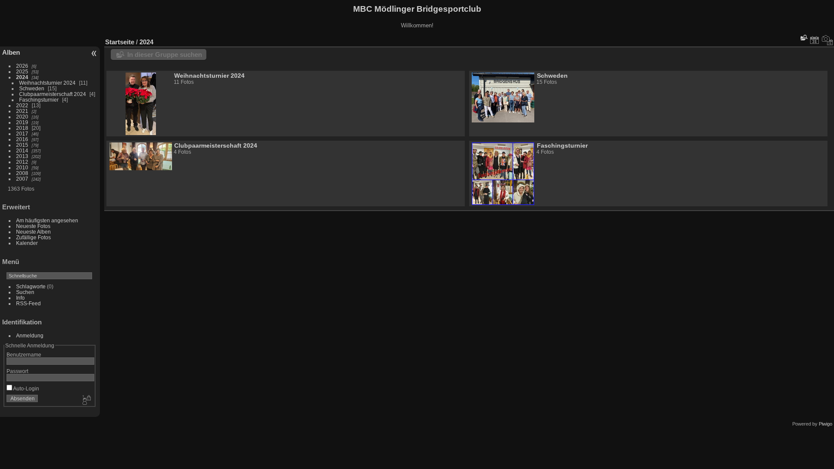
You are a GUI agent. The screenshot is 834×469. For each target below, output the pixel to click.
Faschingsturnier (39, 99)
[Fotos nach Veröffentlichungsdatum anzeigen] (814, 40)
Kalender (27, 243)
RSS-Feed (28, 303)
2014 (22, 150)
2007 (22, 179)
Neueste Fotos (33, 226)
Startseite (119, 42)
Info (20, 298)
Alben (11, 52)
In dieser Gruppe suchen (164, 54)
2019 (22, 122)
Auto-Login (25, 388)
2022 (22, 105)
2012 (22, 162)
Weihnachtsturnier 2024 (47, 83)
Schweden (32, 88)
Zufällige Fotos (33, 237)
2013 (22, 156)
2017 (22, 133)
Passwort (17, 371)
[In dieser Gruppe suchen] (803, 37)
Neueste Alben (33, 231)
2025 (22, 71)
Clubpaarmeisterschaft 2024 (52, 94)
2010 (22, 167)
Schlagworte (31, 286)
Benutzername (24, 354)
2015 (22, 145)
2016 (22, 139)
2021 (22, 111)
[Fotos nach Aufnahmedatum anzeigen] (827, 40)
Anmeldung (29, 335)
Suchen (25, 292)
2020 (22, 116)
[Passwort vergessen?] (86, 400)
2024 (22, 77)
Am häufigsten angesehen (47, 220)
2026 (22, 66)
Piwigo (825, 423)
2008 (22, 173)
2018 (22, 128)
